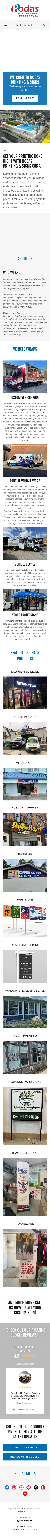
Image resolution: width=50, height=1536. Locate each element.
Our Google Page (25, 1448)
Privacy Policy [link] (25, 1526)
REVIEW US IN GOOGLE (24, 1457)
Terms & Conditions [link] (25, 1529)
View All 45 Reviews (25, 1364)
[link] (25, 10)
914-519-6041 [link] (25, 24)
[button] (5, 24)
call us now (25, 98)
